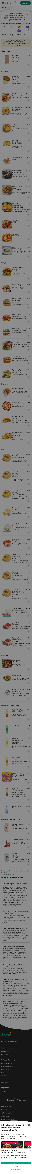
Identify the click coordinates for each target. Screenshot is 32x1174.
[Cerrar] (29, 1125)
